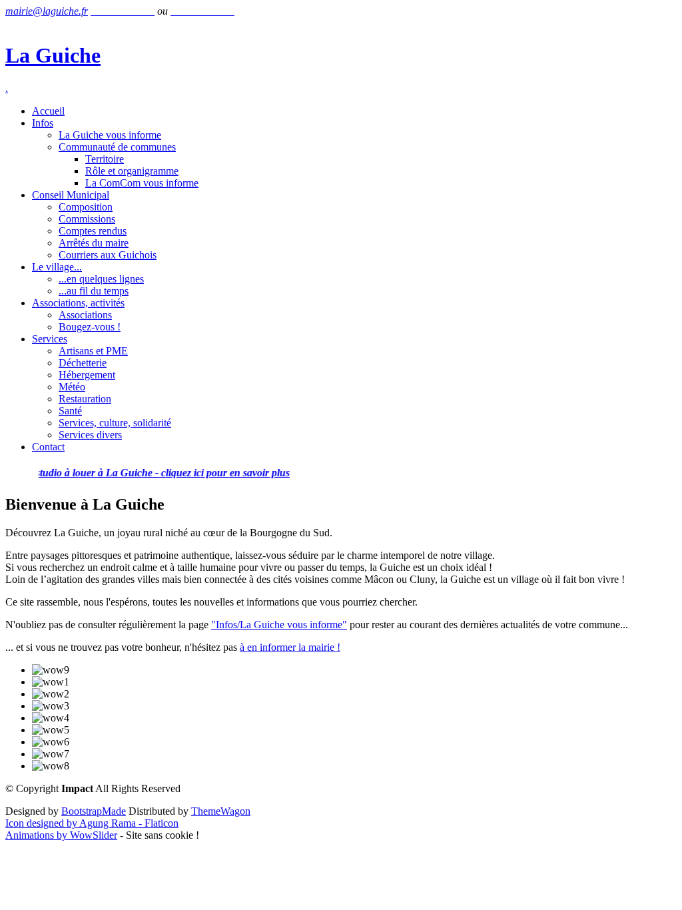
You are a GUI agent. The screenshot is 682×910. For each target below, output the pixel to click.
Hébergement (87, 374)
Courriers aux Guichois (108, 254)
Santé (70, 410)
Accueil (48, 111)
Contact (48, 446)
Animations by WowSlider (61, 835)
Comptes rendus (93, 230)
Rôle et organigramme (131, 171)
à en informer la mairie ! (290, 647)
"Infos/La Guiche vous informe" (279, 624)
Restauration (85, 398)
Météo (72, 386)
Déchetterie (83, 362)
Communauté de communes (117, 147)
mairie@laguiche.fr (46, 11)
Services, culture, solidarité (115, 422)
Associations (85, 314)
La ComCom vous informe (141, 183)
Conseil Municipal (70, 195)
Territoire (104, 159)
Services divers (90, 434)
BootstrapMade (93, 811)
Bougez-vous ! (90, 326)
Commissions (87, 219)
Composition (86, 207)
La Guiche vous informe (110, 135)
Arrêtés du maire (94, 242)
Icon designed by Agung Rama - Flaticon (91, 823)
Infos (42, 123)
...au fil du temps (94, 290)
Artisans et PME (93, 350)
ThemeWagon (220, 811)
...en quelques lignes (101, 278)
